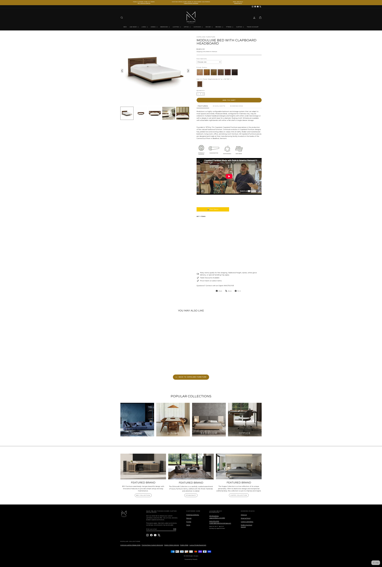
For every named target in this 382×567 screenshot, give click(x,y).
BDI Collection (143, 495)
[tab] (203, 106)
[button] (127, 113)
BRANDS (219, 27)
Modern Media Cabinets (171, 545)
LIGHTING (176, 27)
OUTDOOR (197, 27)
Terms (188, 525)
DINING (153, 27)
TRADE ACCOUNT (253, 27)
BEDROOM (164, 27)
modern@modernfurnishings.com (220, 523)
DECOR (208, 27)
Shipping (199, 51)
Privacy (188, 521)
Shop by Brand (245, 518)
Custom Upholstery (247, 521)
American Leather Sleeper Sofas (130, 545)
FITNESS (229, 27)
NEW (125, 27)
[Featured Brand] (143, 466)
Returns (188, 518)
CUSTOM (239, 27)
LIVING (144, 27)
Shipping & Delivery (192, 514)
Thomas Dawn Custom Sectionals (152, 545)
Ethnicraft (191, 495)
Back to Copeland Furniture (192, 377)
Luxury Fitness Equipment (197, 545)
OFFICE (186, 27)
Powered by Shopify (191, 559)
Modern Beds (184, 545)
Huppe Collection (238, 495)
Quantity (201, 90)
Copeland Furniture (206, 37)
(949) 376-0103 (214, 521)
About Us (244, 514)
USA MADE (133, 27)
